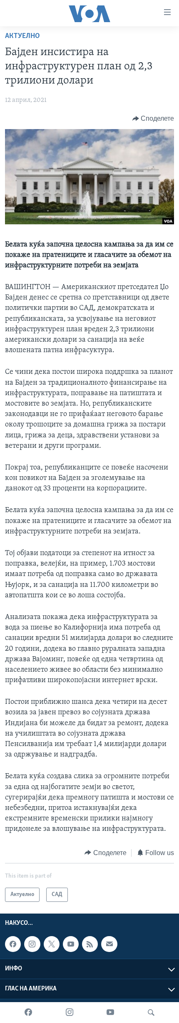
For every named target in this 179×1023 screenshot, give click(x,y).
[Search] (151, 1012)
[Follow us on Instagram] (32, 944)
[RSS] (90, 944)
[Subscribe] (109, 944)
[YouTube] (110, 1012)
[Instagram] (69, 1012)
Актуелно (22, 36)
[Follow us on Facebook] (13, 944)
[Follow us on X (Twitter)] (52, 944)
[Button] (153, 118)
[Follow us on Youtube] (71, 944)
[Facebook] (28, 1012)
